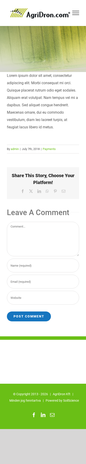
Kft (68, 394)
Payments (49, 149)
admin (15, 149)
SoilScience (71, 400)
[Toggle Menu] (75, 13)
